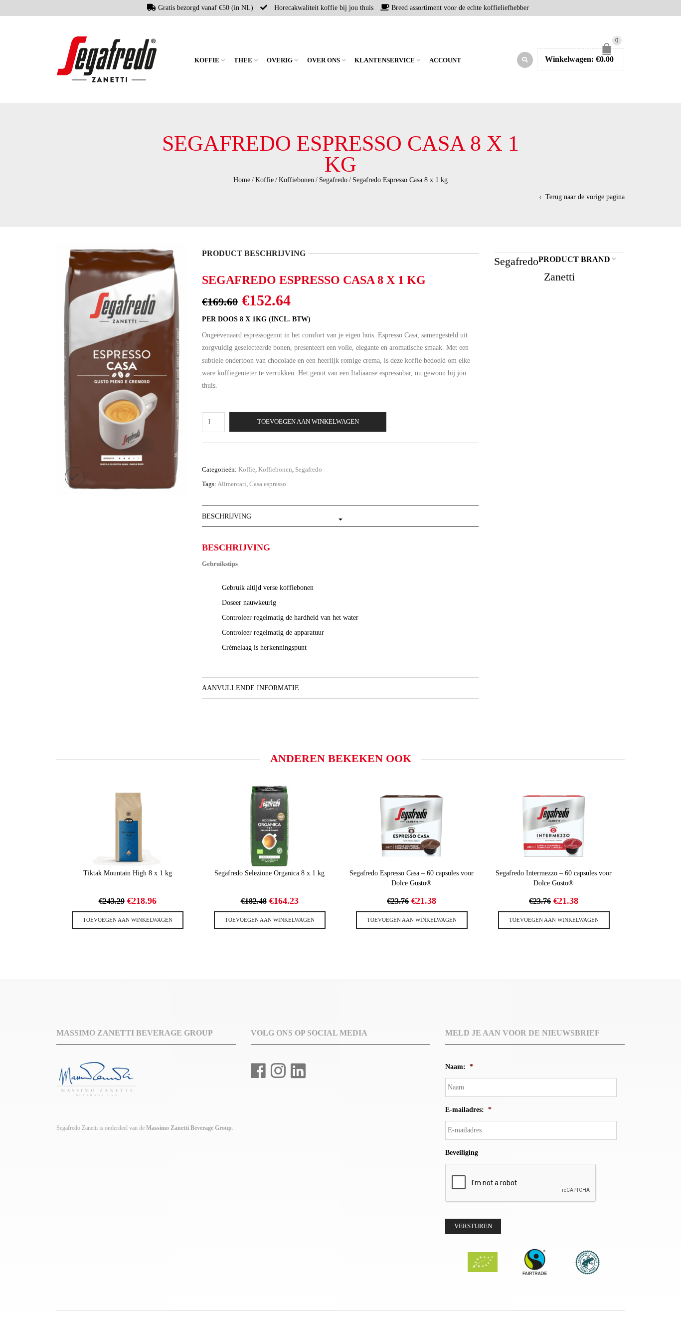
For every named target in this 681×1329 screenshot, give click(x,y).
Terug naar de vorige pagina (585, 197)
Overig (280, 60)
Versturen (473, 1226)
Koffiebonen (296, 180)
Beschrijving (226, 516)
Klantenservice (384, 60)
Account (445, 60)
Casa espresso (267, 484)
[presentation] (55, 847)
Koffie (206, 60)
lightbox (75, 477)
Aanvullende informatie (250, 688)
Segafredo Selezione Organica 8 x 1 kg (269, 873)
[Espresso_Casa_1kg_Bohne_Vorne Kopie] (121, 368)
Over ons (323, 60)
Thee (243, 60)
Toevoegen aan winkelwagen (308, 421)
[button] (127, 920)
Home (185, 59)
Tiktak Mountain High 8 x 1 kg (127, 873)
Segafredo (333, 180)
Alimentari (231, 484)
